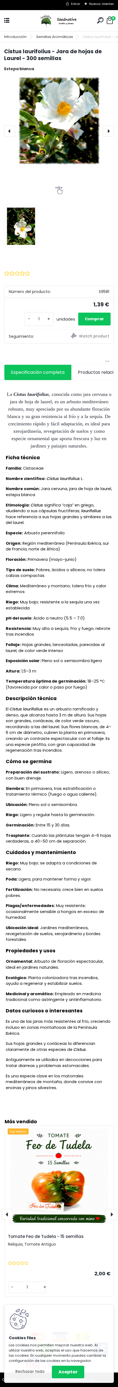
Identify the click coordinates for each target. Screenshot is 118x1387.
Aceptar (68, 1372)
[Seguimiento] (86, 336)
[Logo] (59, 21)
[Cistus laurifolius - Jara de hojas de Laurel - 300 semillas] (59, 120)
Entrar (75, 4)
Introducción (15, 36)
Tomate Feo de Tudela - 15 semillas (46, 1236)
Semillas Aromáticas (54, 36)
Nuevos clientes (101, 4)
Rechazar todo (29, 1371)
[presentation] (9, 131)
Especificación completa (37, 372)
